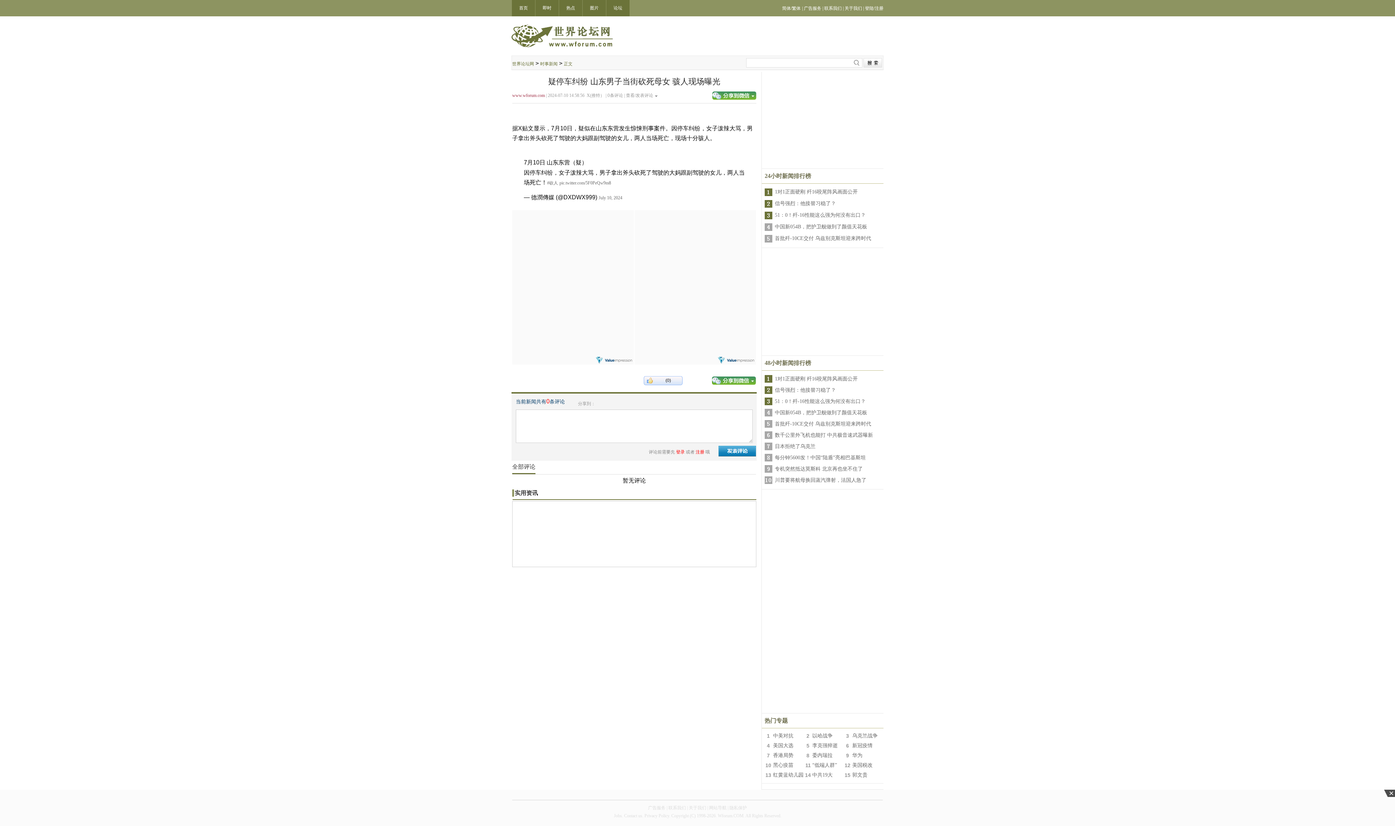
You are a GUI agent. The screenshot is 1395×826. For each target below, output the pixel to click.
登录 (680, 452)
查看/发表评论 (639, 95)
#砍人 (552, 183)
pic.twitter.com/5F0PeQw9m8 (585, 183)
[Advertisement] (572, 255)
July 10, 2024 (610, 197)
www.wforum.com (528, 95)
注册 (700, 452)
